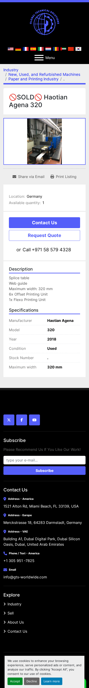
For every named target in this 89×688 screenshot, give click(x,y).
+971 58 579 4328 (51, 249)
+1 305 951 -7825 (18, 560)
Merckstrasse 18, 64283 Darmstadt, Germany (42, 522)
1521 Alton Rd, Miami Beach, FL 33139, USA (41, 506)
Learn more (52, 681)
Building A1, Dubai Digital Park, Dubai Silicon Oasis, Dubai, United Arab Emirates (42, 542)
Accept (15, 681)
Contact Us (44, 222)
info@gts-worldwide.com (25, 577)
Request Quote (44, 235)
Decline (31, 681)
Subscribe (45, 470)
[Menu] (39, 57)
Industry (14, 604)
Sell (11, 613)
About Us (16, 622)
